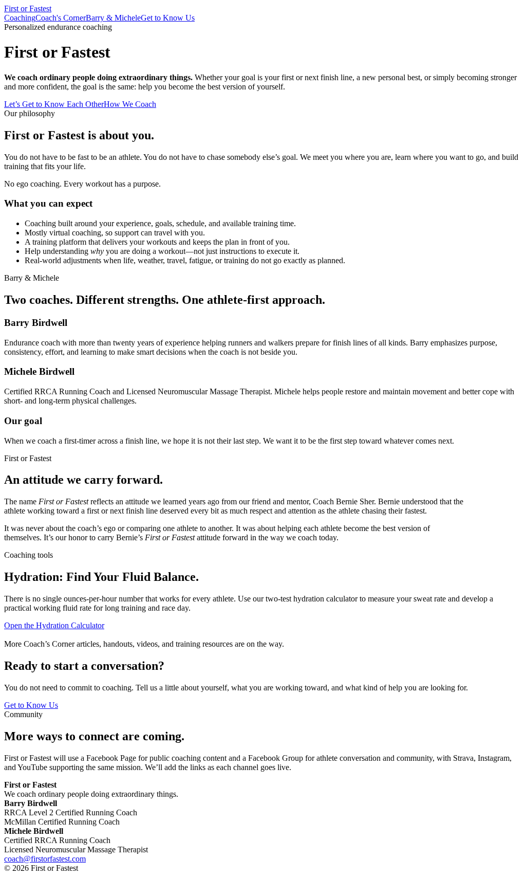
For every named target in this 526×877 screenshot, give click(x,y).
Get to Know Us (168, 17)
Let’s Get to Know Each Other (54, 104)
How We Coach (130, 104)
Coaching (19, 17)
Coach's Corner (60, 17)
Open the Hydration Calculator (54, 625)
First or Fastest (27, 8)
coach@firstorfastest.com (45, 858)
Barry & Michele (113, 17)
